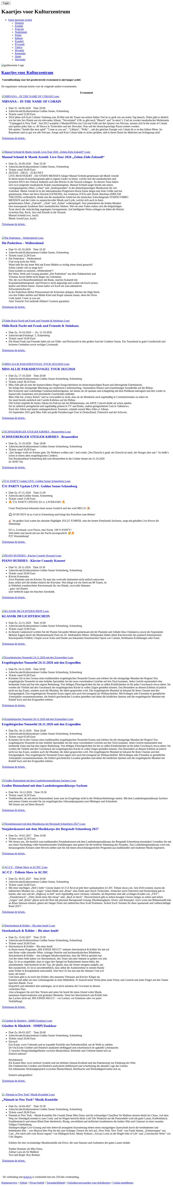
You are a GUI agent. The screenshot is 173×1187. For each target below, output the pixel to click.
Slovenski (20, 59)
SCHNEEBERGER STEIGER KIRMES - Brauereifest (40, 437)
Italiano (19, 38)
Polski (18, 35)
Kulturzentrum (27, 72)
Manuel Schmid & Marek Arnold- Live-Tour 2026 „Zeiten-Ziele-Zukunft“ (53, 157)
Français (19, 29)
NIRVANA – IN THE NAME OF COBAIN (31, 101)
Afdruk (23, 1182)
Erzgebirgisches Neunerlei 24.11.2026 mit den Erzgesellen (41, 662)
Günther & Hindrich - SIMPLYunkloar (29, 1026)
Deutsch (19, 22)
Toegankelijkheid (55, 1182)
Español (19, 41)
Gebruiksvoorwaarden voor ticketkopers (89, 1182)
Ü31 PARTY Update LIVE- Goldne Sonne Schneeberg (39, 486)
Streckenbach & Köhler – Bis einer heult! (30, 930)
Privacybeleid (37, 1182)
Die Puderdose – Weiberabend (23, 243)
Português (20, 53)
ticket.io (27, 1176)
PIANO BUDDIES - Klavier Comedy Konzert (33, 560)
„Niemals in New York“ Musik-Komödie (30, 1099)
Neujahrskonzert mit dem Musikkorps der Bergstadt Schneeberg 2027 (50, 829)
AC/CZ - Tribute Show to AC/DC (25, 872)
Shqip (18, 56)
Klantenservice (9, 1182)
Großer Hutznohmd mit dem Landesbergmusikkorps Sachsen (44, 785)
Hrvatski (19, 50)
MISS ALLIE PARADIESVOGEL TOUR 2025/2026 (38, 369)
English (19, 26)
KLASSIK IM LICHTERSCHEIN (26, 616)
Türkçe (18, 47)
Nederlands (21, 32)
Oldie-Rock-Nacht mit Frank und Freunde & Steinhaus (40, 326)
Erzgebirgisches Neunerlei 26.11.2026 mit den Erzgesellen (41, 724)
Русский (19, 44)
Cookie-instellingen (123, 1182)
